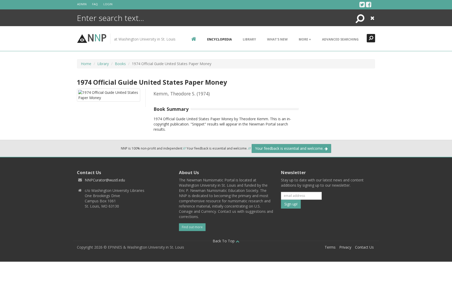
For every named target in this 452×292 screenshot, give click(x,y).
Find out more (192, 227)
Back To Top (224, 240)
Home (86, 63)
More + (305, 39)
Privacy (345, 247)
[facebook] (368, 4)
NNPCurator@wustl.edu (105, 180)
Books (120, 63)
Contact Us (364, 247)
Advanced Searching (340, 39)
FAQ (95, 4)
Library (249, 39)
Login (107, 4)
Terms (330, 247)
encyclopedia (219, 39)
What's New (277, 39)
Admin (82, 4)
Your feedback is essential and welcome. (290, 148)
